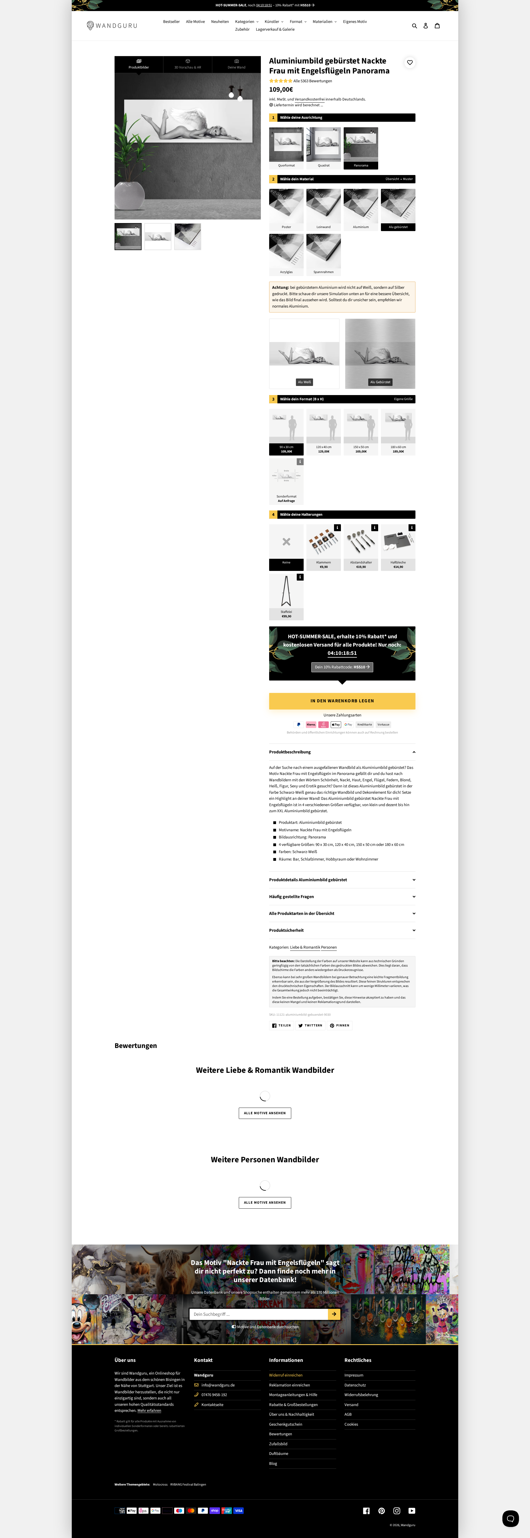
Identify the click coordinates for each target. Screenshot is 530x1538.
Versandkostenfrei (310, 99)
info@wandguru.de (218, 1385)
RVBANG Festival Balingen (188, 1485)
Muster (408, 179)
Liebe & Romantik (305, 947)
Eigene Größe (403, 399)
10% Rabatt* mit (293, 5)
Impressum (353, 1375)
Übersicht (392, 179)
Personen (329, 947)
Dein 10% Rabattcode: (340, 667)
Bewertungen (280, 1434)
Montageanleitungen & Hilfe (293, 1395)
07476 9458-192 (214, 1395)
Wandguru (408, 1525)
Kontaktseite (212, 1405)
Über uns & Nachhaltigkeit (291, 1414)
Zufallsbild (278, 1444)
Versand (351, 1405)
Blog (273, 1463)
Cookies (351, 1424)
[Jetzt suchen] (334, 1314)
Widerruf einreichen (286, 1375)
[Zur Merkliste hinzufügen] (409, 62)
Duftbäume (278, 1454)
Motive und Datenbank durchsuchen (267, 1327)
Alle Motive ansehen (265, 1113)
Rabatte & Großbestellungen (293, 1405)
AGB (348, 1414)
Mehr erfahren (149, 1410)
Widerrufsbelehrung (361, 1395)
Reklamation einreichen (289, 1385)
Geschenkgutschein (285, 1424)
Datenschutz (355, 1385)
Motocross (160, 1485)
